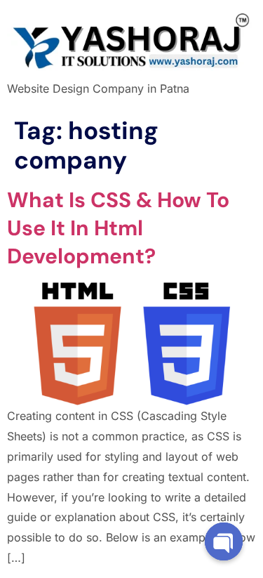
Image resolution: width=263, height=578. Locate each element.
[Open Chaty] (224, 541)
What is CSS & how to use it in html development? (118, 228)
